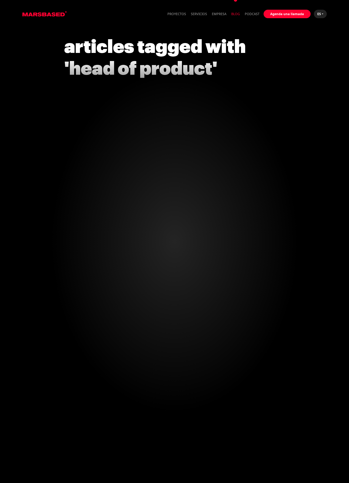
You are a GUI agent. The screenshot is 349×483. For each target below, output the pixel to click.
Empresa (219, 14)
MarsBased (44, 14)
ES (319, 14)
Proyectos (176, 14)
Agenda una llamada (287, 14)
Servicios (199, 14)
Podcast (252, 14)
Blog (235, 14)
